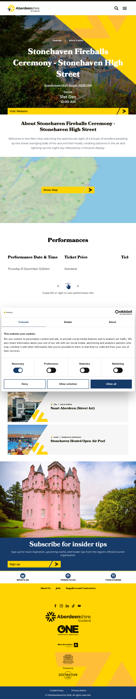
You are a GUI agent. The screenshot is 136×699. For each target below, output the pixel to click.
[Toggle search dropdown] (116, 8)
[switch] (51, 370)
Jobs (58, 588)
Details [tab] (68, 322)
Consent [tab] (24, 322)
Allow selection (68, 384)
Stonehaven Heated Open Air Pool (78, 441)
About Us (45, 588)
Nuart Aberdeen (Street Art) (73, 408)
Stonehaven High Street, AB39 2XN (68, 85)
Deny (25, 384)
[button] (124, 8)
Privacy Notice (78, 690)
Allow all (111, 384)
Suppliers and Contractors (81, 588)
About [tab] (112, 322)
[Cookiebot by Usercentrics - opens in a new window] (117, 312)
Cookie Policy (57, 690)
